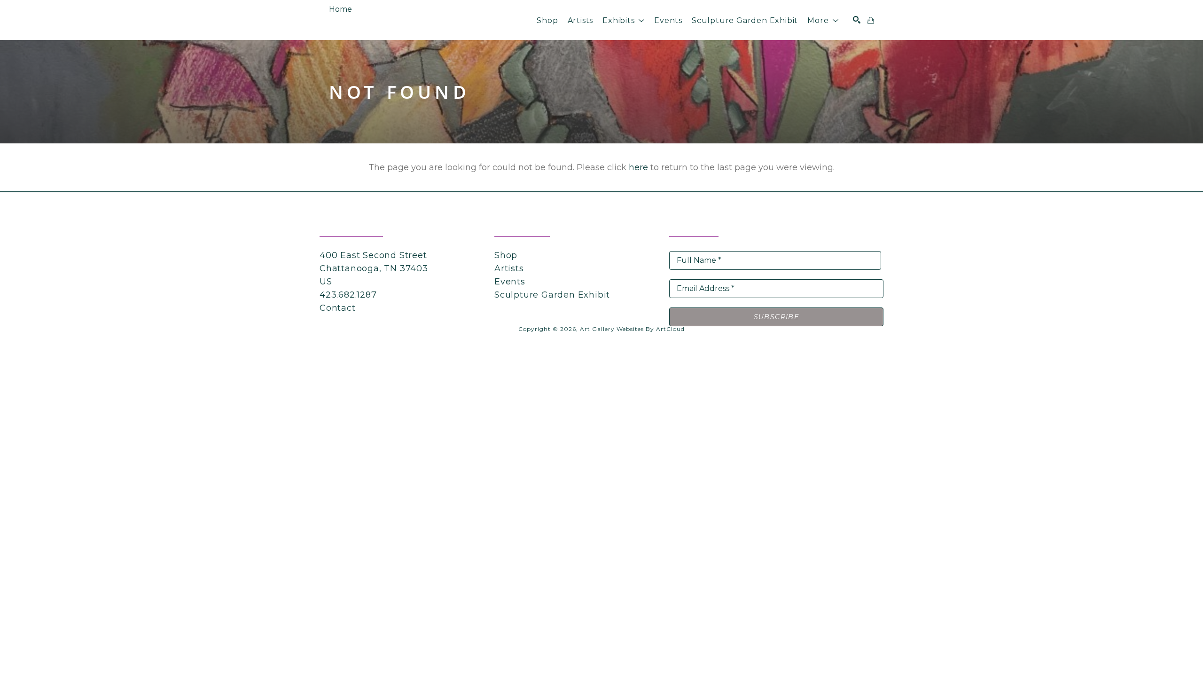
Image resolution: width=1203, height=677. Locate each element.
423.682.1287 (348, 295)
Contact (338, 308)
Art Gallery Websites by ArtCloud (632, 328)
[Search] (856, 20)
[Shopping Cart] (870, 20)
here (638, 167)
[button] (623, 20)
